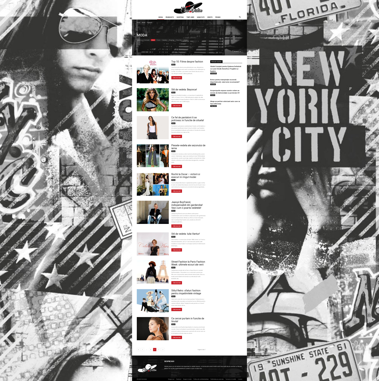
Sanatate (201, 17)
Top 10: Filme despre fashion (187, 61)
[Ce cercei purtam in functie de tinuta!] (153, 328)
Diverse (140, 40)
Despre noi (171, 379)
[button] (239, 17)
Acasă (138, 22)
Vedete (209, 17)
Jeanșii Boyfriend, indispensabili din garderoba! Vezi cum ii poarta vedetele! (187, 205)
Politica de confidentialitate (201, 379)
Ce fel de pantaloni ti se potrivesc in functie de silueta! (187, 119)
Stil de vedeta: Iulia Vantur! (185, 233)
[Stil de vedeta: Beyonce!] (153, 99)
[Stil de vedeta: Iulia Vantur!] (153, 244)
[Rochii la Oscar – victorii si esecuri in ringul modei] (153, 184)
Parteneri (178, 379)
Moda (161, 17)
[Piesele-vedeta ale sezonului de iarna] (153, 155)
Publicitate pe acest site (217, 379)
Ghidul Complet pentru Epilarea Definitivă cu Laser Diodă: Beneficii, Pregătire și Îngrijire (225, 68)
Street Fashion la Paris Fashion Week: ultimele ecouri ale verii (188, 263)
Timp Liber (190, 17)
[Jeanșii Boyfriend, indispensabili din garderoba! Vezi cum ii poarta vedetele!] (153, 212)
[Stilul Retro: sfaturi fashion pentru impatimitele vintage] (153, 300)
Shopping (180, 17)
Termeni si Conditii (231, 379)
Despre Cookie (187, 379)
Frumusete (170, 17)
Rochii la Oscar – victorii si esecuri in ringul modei (185, 176)
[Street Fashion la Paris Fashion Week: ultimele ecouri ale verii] (153, 272)
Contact (240, 379)
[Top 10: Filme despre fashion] (153, 71)
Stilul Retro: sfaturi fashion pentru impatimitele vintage (186, 292)
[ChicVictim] (189, 7)
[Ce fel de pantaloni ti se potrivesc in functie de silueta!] (153, 127)
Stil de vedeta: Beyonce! (184, 89)
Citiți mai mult (177, 77)
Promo (217, 17)
